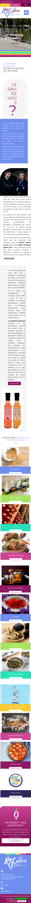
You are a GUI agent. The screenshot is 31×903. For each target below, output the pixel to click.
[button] (7, 1)
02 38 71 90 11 (5, 885)
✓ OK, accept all (21, 898)
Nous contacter (6, 891)
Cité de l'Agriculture (7, 874)
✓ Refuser (11, 901)
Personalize (21, 901)
